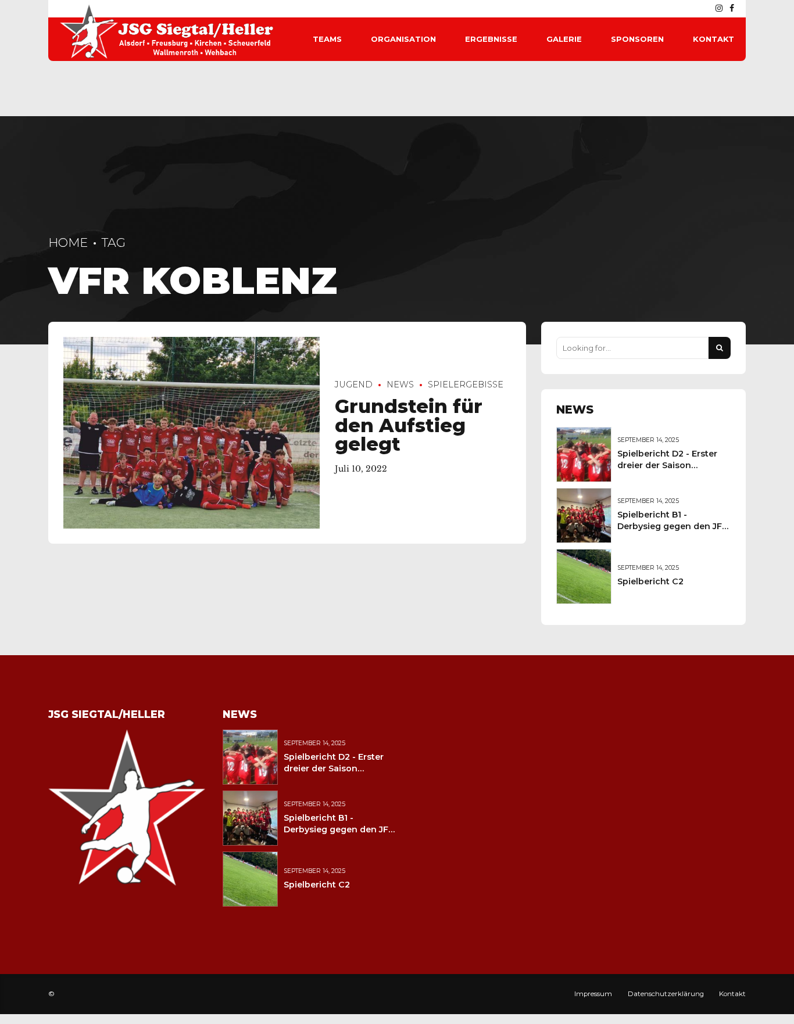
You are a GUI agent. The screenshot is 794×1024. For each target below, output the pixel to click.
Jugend (354, 384)
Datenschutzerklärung (666, 994)
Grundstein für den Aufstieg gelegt (408, 425)
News (400, 384)
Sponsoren (637, 39)
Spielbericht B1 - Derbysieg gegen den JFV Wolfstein (672, 526)
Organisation (403, 39)
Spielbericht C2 (650, 581)
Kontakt (713, 39)
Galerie (564, 39)
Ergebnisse (491, 39)
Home (68, 242)
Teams (327, 39)
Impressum (593, 994)
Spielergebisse (465, 384)
